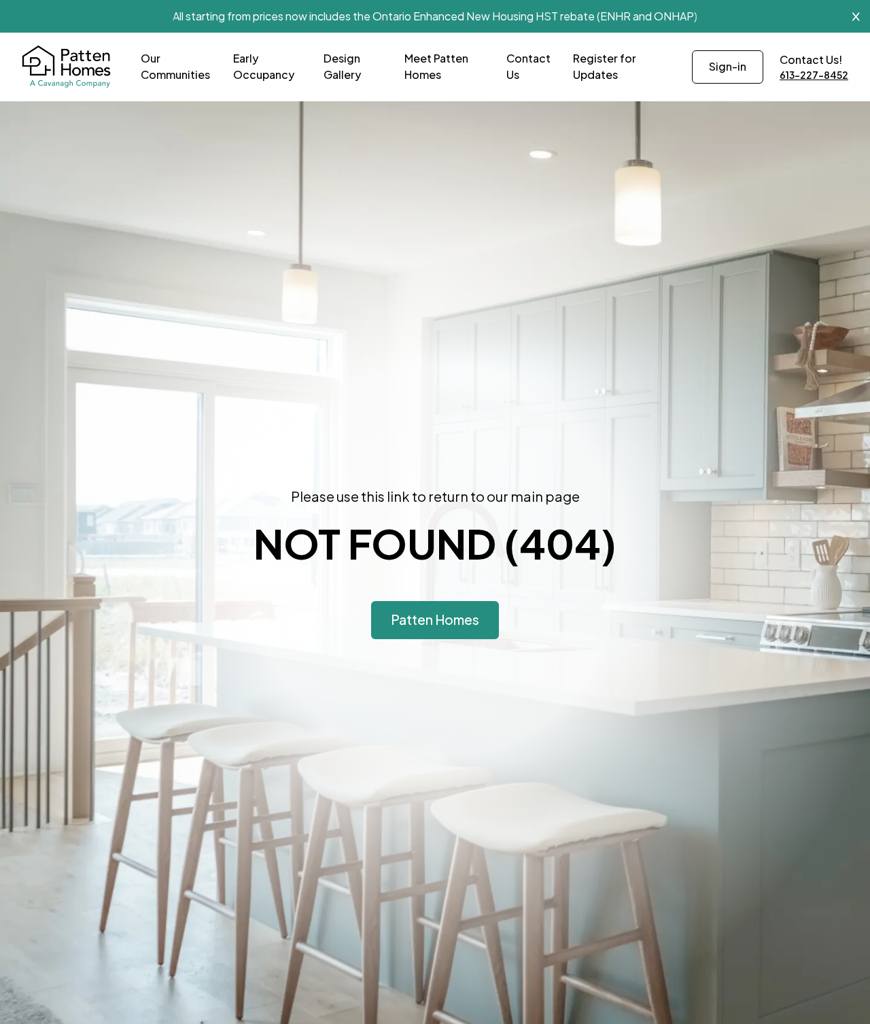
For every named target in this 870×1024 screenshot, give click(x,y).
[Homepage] (66, 66)
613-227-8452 (814, 75)
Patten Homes (435, 619)
